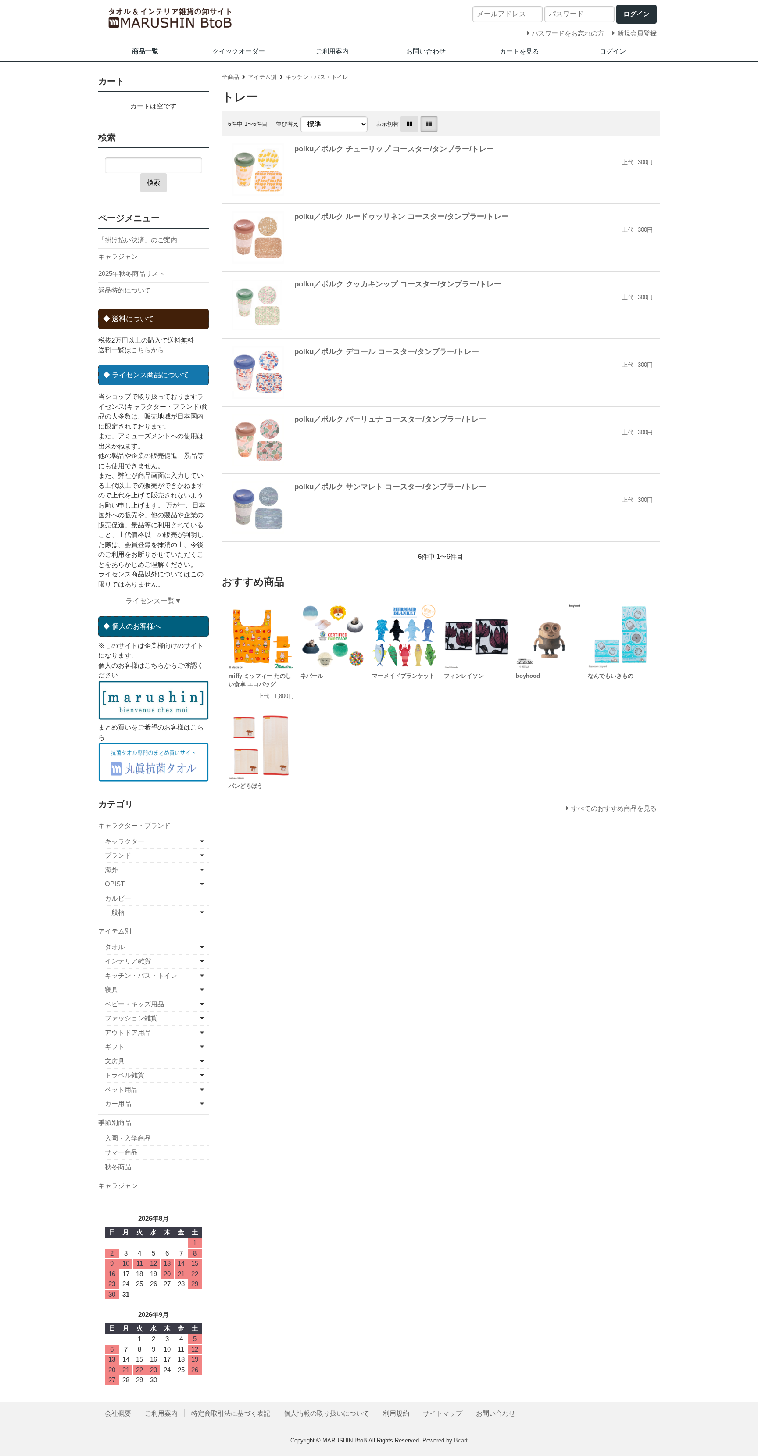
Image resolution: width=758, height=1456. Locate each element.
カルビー (118, 898)
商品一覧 (145, 51)
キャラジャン (118, 256)
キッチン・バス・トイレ (317, 77)
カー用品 (118, 1103)
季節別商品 (114, 1122)
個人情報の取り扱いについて (326, 1413)
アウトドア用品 (128, 1032)
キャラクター (124, 841)
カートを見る (519, 51)
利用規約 (396, 1413)
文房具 (115, 1061)
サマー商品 (121, 1152)
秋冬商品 (118, 1166)
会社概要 (118, 1413)
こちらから (147, 350)
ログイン (613, 51)
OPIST (115, 883)
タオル (115, 947)
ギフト (115, 1046)
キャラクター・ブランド (134, 825)
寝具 (111, 989)
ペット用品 (121, 1089)
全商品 (230, 77)
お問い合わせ (426, 51)
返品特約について (124, 290)
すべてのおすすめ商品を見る (614, 808)
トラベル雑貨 (124, 1075)
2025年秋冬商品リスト (131, 273)
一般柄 (115, 912)
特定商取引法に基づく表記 (230, 1413)
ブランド (118, 855)
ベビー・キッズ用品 (134, 1004)
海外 (111, 869)
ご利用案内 (332, 51)
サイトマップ (442, 1413)
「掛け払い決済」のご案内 (137, 239)
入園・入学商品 (128, 1138)
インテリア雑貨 (128, 961)
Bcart (461, 1440)
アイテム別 (262, 77)
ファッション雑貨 (131, 1018)
